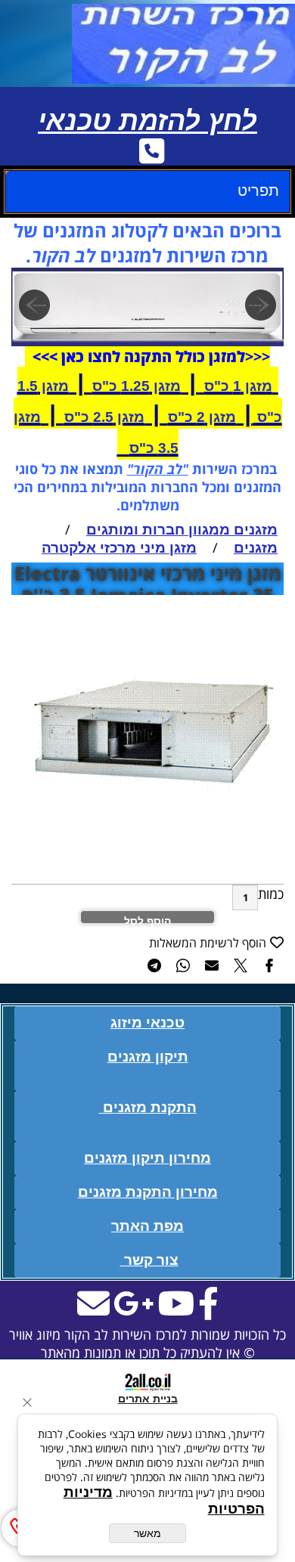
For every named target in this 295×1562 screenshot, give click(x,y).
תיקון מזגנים (147, 1057)
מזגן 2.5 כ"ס (104, 417)
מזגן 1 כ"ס (238, 386)
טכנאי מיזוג (147, 1022)
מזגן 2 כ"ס (202, 417)
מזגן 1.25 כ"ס (136, 386)
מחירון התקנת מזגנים (148, 1192)
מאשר (147, 1533)
